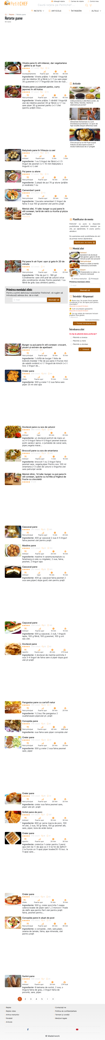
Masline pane (29, 545)
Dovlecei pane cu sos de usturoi (38, 427)
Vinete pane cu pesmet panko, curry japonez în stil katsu (41, 88)
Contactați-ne (60, 1007)
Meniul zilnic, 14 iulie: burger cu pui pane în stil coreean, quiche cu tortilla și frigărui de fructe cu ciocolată (44, 477)
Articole (56, 11)
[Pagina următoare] (47, 999)
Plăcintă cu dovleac (80, 344)
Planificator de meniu (84, 242)
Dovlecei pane (29, 644)
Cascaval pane (29, 527)
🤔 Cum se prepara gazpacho (81, 309)
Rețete (37, 11)
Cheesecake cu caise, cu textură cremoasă (90, 273)
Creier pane (28, 371)
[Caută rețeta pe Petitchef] (87, 5)
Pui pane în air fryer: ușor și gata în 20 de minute (43, 262)
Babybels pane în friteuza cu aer (38, 150)
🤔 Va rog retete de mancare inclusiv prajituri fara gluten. (83, 314)
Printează (94, 279)
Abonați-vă (53, 300)
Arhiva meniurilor (80, 279)
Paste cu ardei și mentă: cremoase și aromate (89, 265)
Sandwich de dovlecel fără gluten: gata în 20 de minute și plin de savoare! (90, 257)
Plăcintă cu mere (79, 341)
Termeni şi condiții (62, 1015)
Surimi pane (28, 976)
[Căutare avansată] (90, 5)
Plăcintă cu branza (80, 337)
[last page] (53, 999)
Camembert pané (31, 190)
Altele (95, 11)
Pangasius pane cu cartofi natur (38, 702)
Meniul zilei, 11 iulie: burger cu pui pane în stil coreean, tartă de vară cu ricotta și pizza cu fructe (45, 211)
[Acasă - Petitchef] (6, 14)
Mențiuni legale (61, 1018)
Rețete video (11, 1011)
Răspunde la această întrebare (78, 306)
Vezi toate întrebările (92, 320)
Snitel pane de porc (32, 812)
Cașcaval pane (29, 622)
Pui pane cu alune (31, 171)
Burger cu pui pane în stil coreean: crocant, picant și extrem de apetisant (44, 346)
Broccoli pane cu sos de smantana (40, 450)
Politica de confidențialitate (66, 1011)
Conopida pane (30, 721)
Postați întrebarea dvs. (86, 323)
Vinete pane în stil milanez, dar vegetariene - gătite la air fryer (44, 64)
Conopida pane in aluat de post (38, 918)
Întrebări (76, 11)
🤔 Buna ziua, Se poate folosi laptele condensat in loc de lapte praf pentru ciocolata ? (83, 302)
